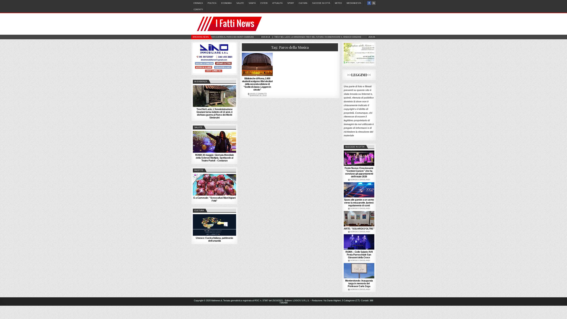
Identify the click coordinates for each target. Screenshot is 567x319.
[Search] (374, 3)
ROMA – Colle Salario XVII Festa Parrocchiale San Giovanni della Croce (359, 255)
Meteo (338, 3)
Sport (290, 3)
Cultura (303, 3)
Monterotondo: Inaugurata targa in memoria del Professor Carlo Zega (359, 283)
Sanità (252, 3)
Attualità (277, 3)
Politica (212, 3)
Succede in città (321, 3)
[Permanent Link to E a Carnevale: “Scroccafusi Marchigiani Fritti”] (214, 185)
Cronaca (198, 3)
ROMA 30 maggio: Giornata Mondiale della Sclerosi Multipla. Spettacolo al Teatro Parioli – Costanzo (214, 158)
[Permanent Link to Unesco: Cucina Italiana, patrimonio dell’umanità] (214, 225)
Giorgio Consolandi (360, 180)
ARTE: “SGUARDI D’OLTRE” (359, 228)
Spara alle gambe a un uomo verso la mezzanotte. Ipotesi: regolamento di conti (359, 202)
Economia (226, 3)
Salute (240, 3)
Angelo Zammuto (258, 94)
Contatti (198, 9)
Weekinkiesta (354, 3)
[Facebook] (369, 3)
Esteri (264, 3)
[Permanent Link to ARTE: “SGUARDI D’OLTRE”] (359, 218)
